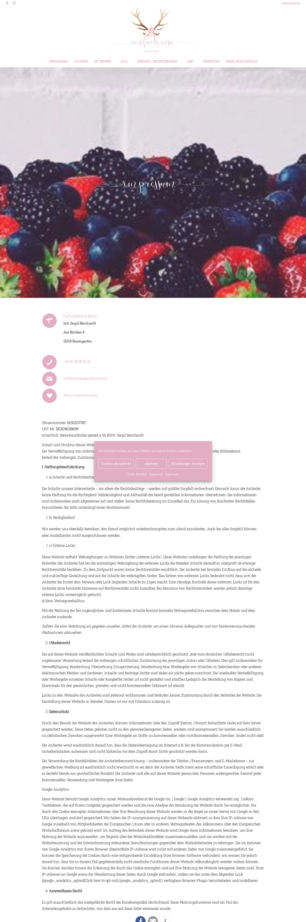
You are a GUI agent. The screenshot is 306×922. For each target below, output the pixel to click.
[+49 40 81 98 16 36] (49, 362)
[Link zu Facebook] (7, 3)
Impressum (156, 474)
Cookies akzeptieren (116, 463)
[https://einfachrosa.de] (49, 396)
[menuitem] (58, 61)
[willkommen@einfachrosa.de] (49, 379)
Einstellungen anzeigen (188, 463)
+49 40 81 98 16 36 (77, 361)
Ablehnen (151, 463)
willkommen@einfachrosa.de (85, 378)
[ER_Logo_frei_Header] (152, 31)
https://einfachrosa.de (80, 395)
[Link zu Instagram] (14, 3)
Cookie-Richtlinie (137, 474)
